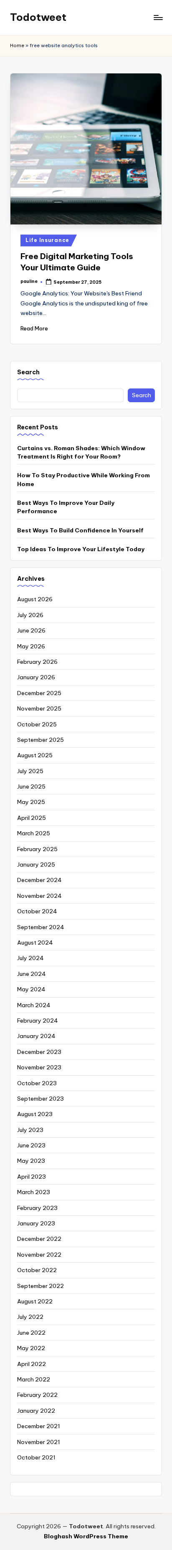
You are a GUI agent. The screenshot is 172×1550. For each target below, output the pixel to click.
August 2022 (35, 1301)
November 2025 (39, 708)
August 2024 (35, 942)
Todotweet (38, 17)
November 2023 (39, 1067)
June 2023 (31, 1145)
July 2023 (30, 1130)
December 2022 (39, 1239)
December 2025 (39, 693)
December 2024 (39, 880)
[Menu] (158, 17)
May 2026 (31, 646)
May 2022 (31, 1348)
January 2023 (36, 1223)
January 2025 (36, 864)
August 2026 (35, 599)
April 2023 (31, 1176)
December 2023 (39, 1052)
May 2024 (31, 989)
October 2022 (37, 1270)
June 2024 (31, 974)
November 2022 (39, 1254)
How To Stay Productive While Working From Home (83, 479)
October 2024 (37, 911)
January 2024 (36, 1036)
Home (17, 45)
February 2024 (37, 1020)
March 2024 (34, 1005)
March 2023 (33, 1192)
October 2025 (37, 724)
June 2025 (31, 786)
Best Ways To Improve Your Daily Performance (65, 507)
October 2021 (36, 1457)
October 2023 (37, 1083)
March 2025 (33, 833)
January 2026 (36, 677)
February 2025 (37, 849)
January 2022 (36, 1410)
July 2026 (30, 615)
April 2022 (31, 1364)
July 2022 (30, 1317)
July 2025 (30, 771)
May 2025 (31, 802)
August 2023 (35, 1114)
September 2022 (40, 1286)
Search (28, 372)
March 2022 (33, 1379)
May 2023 (31, 1160)
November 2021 (38, 1442)
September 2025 (40, 739)
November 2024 (39, 896)
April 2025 (31, 818)
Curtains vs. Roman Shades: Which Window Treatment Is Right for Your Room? (81, 452)
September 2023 (40, 1098)
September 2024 (40, 927)
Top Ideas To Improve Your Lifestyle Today (80, 549)
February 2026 (37, 661)
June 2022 (31, 1332)
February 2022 (37, 1395)
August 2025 (35, 755)
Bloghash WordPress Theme (86, 1536)
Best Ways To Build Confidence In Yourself (80, 530)
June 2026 (31, 630)
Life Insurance (47, 240)
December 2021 (38, 1426)
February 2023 (37, 1208)
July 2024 (30, 958)
